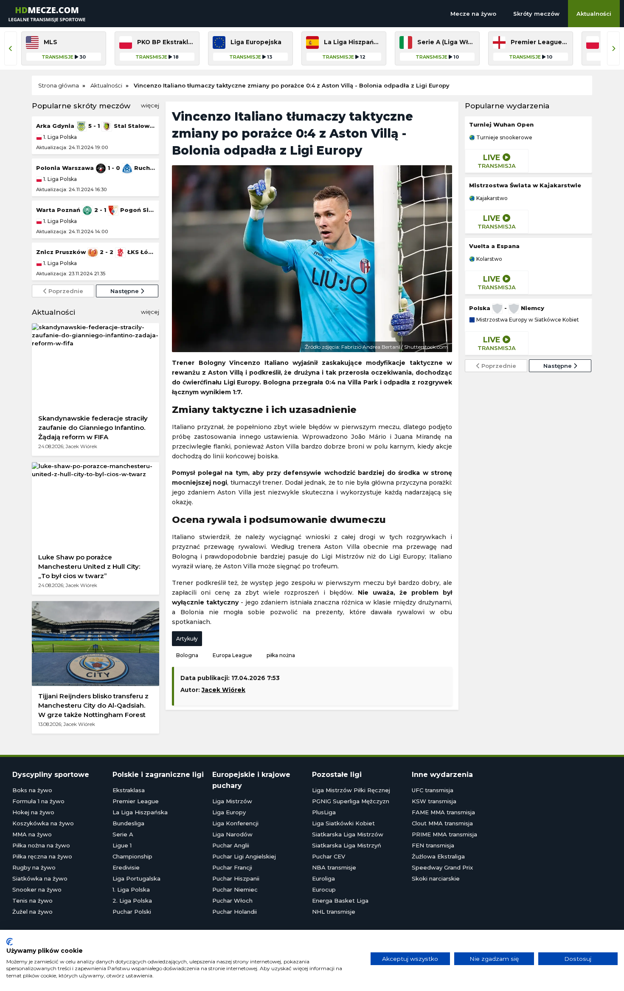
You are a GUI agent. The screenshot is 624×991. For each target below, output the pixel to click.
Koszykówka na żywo (43, 823)
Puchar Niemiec (235, 889)
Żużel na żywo (32, 911)
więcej (150, 105)
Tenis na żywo (32, 900)
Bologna (187, 655)
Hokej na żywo (33, 812)
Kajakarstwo (491, 198)
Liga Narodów (232, 834)
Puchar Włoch (232, 900)
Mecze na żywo (473, 13)
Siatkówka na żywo (39, 878)
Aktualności (593, 13)
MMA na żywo (32, 834)
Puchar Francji (232, 867)
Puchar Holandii (234, 911)
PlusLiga (324, 812)
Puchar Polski (131, 911)
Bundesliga (128, 823)
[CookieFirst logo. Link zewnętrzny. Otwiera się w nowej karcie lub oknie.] (9, 942)
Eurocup (324, 889)
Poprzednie (65, 291)
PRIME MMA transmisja (444, 834)
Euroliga (323, 878)
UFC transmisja (432, 790)
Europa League (232, 655)
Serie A (122, 834)
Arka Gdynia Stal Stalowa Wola (95, 125)
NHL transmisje (333, 911)
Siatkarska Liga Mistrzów (347, 834)
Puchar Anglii (230, 845)
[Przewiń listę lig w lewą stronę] (10, 48)
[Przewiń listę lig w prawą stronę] (613, 48)
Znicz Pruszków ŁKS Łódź (95, 251)
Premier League (135, 801)
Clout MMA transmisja (442, 823)
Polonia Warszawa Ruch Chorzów (95, 167)
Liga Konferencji (235, 823)
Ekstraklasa (128, 790)
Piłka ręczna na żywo (42, 856)
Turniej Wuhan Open (501, 124)
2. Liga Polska (132, 900)
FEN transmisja (433, 845)
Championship (132, 856)
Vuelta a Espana (494, 246)
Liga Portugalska (136, 878)
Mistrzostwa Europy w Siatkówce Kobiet (527, 320)
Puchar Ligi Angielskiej (244, 856)
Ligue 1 (122, 845)
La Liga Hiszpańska (140, 812)
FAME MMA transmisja (443, 812)
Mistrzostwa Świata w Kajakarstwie (525, 185)
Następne (125, 291)
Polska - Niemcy (506, 308)
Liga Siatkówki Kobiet (343, 823)
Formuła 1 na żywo (38, 801)
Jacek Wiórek (223, 689)
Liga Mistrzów (232, 801)
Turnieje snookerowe (503, 138)
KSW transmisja (434, 801)
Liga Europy (229, 812)
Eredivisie (126, 867)
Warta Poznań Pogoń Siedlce (95, 209)
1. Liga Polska (59, 137)
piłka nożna (281, 655)
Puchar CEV (328, 856)
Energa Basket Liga (340, 900)
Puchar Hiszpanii (235, 878)
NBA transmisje (334, 867)
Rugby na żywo (34, 867)
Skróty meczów (536, 13)
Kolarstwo (488, 259)
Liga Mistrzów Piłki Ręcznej (351, 790)
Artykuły (187, 638)
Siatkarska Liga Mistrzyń (346, 845)
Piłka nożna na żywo (41, 845)
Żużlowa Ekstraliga (438, 856)
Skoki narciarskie (436, 878)
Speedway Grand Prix (442, 867)
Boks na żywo (32, 790)
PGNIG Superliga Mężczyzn (350, 801)
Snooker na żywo (37, 889)
